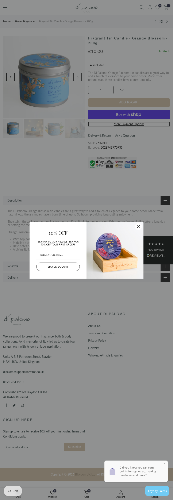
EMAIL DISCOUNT (58, 266)
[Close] (138, 227)
